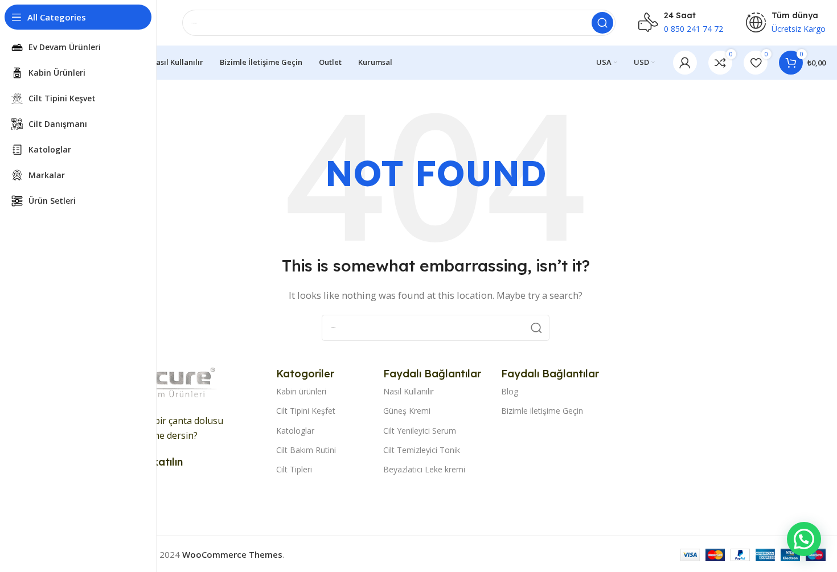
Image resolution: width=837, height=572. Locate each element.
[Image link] (165, 383)
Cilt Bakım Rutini (306, 450)
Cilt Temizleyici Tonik (421, 450)
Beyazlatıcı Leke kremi (424, 469)
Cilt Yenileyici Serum (419, 430)
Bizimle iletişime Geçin (542, 410)
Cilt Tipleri (294, 469)
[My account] (685, 62)
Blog (509, 391)
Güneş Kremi (406, 410)
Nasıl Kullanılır (408, 391)
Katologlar (295, 430)
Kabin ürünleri (301, 391)
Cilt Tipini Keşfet (305, 410)
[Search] (602, 23)
